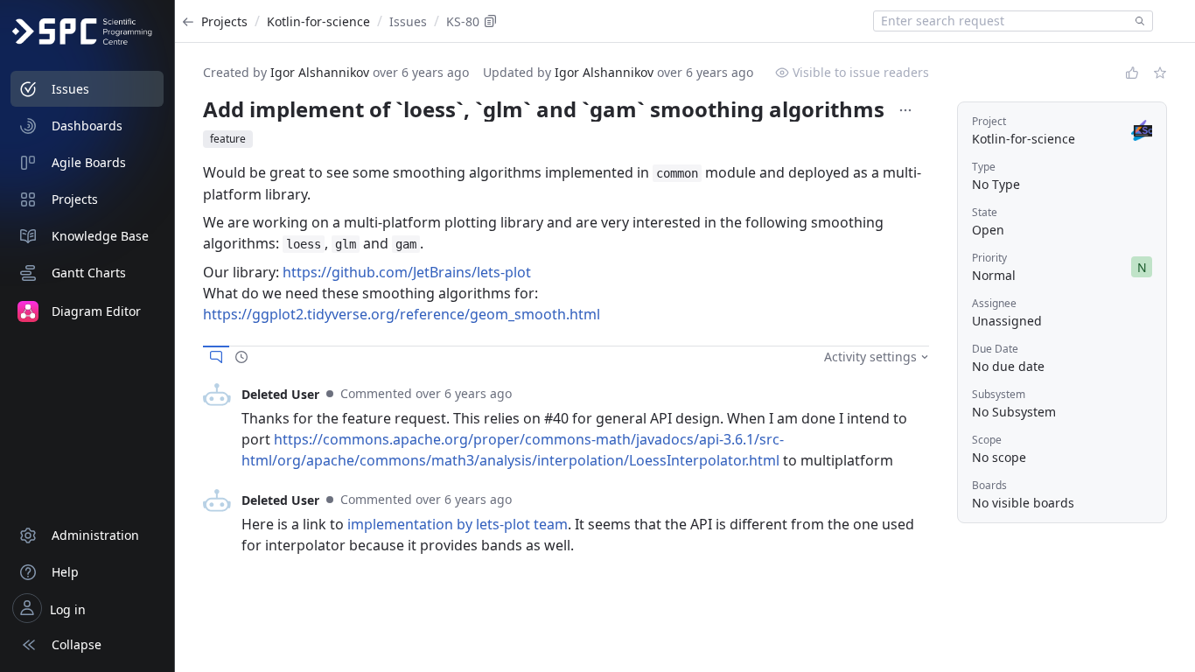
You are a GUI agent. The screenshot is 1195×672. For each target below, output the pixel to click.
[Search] (1136, 21)
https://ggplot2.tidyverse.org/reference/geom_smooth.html (401, 314)
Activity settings (870, 356)
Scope (987, 439)
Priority (989, 257)
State (984, 212)
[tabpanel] (566, 427)
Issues (408, 21)
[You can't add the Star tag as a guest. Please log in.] (1160, 73)
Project (989, 121)
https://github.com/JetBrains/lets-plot (407, 272)
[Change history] (241, 357)
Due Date (995, 348)
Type (984, 166)
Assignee (994, 303)
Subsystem (998, 394)
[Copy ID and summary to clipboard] (491, 21)
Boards (989, 485)
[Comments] (216, 357)
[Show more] (905, 110)
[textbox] (1001, 21)
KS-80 (462, 21)
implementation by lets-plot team (457, 524)
